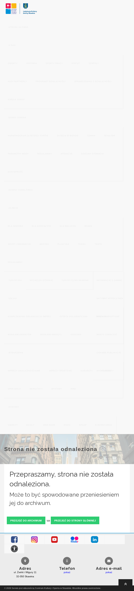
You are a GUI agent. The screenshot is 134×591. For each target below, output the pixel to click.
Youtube (54, 539)
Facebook (14, 539)
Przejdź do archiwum (26, 520)
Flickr (74, 539)
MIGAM (115, 539)
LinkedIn (94, 539)
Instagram (34, 539)
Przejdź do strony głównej (75, 520)
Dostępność (14, 548)
